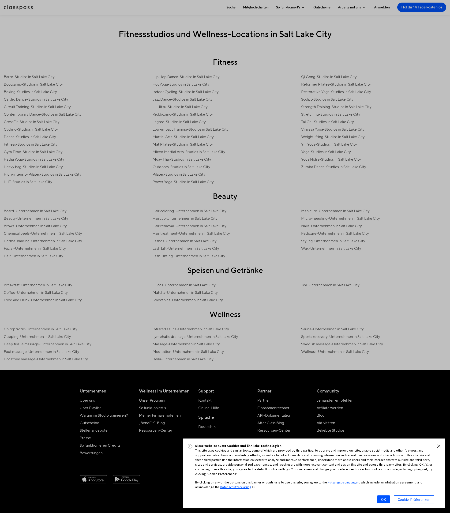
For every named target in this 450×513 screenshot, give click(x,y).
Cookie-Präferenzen (414, 499)
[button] (438, 446)
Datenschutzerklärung (235, 487)
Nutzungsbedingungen (343, 482)
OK (383, 499)
